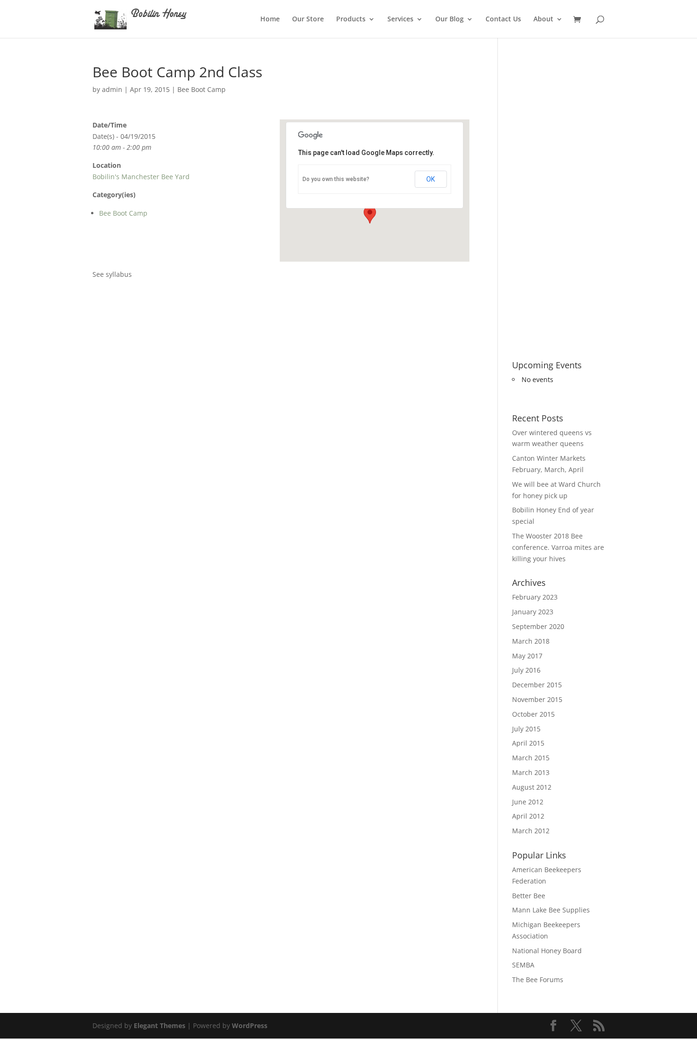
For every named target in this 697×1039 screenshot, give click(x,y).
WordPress (249, 1025)
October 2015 (533, 714)
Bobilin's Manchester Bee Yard (141, 176)
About (543, 19)
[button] (370, 215)
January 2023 (532, 611)
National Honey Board (547, 950)
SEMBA (523, 964)
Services (400, 19)
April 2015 (528, 742)
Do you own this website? (336, 179)
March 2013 (531, 772)
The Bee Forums (537, 979)
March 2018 (531, 641)
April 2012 (528, 815)
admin (112, 89)
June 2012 (527, 801)
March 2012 (531, 830)
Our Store (308, 19)
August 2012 (531, 787)
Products (351, 19)
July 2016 (526, 669)
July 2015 (526, 728)
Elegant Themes (159, 1025)
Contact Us (503, 19)
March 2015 (531, 757)
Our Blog (449, 19)
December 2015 (537, 684)
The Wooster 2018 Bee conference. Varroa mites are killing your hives (558, 547)
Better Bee (528, 895)
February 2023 (535, 597)
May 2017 (527, 655)
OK (430, 179)
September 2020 (538, 626)
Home (270, 19)
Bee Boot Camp (201, 89)
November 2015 (537, 699)
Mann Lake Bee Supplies (551, 909)
